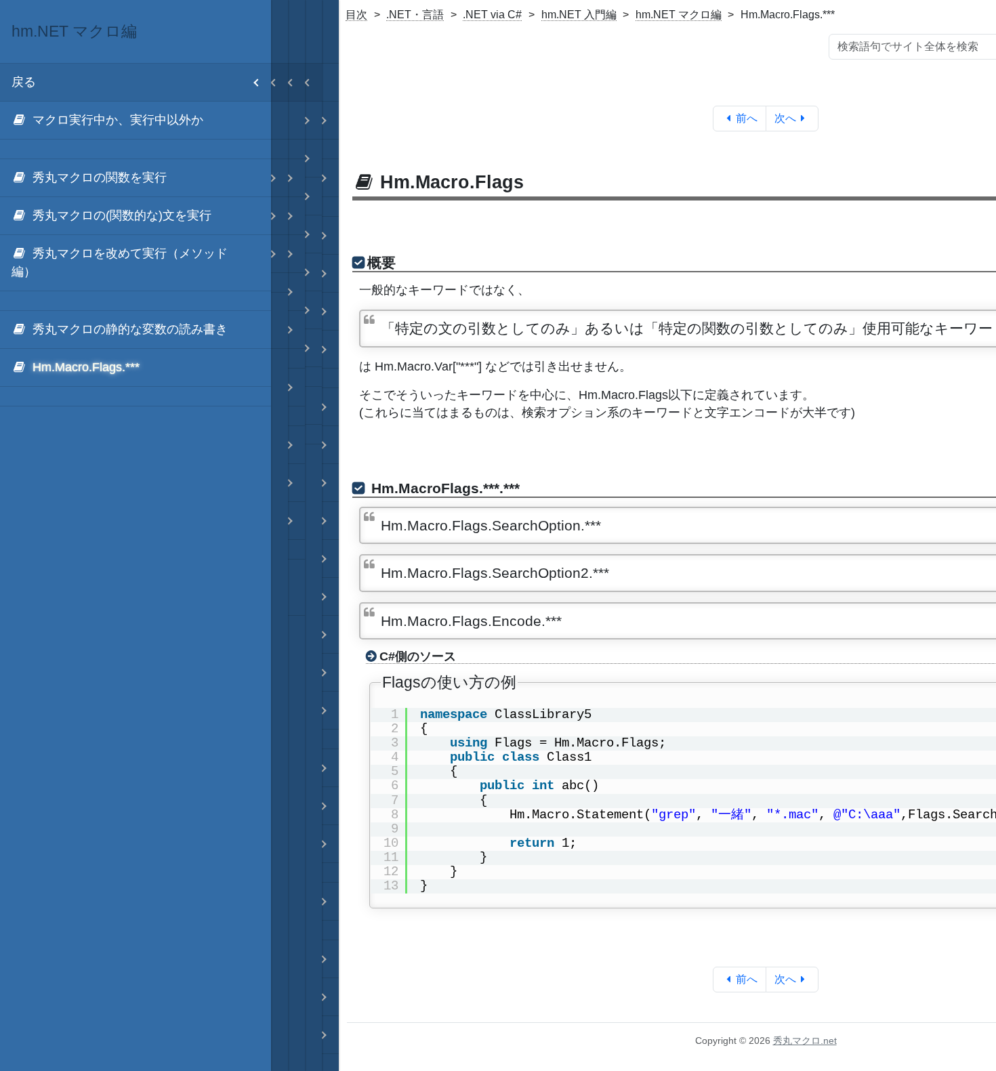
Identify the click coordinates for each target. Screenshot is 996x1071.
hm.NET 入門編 (579, 14)
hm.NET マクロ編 (679, 14)
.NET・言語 (415, 14)
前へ (747, 118)
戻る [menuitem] (24, 82)
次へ (785, 118)
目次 (356, 14)
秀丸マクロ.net (805, 1040)
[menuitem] (135, 121)
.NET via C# (492, 14)
